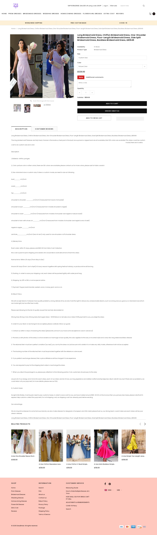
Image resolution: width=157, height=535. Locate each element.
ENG (109, 490)
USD (118, 490)
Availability (81, 47)
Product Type (82, 50)
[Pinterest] (110, 484)
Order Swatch (112, 111)
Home (13, 28)
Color (79, 63)
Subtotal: (80, 97)
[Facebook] (105, 484)
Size (78, 54)
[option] (33, 23)
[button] (130, 118)
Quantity (80, 88)
